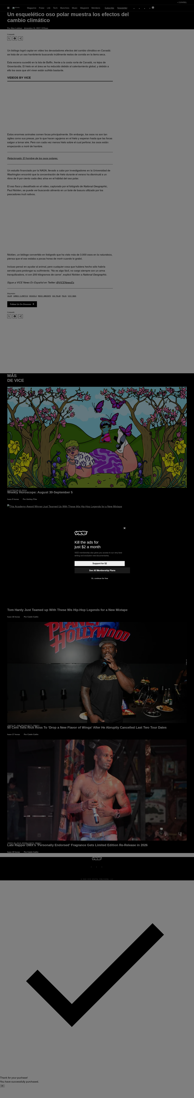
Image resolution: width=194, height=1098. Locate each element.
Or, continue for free (99, 578)
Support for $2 (100, 563)
